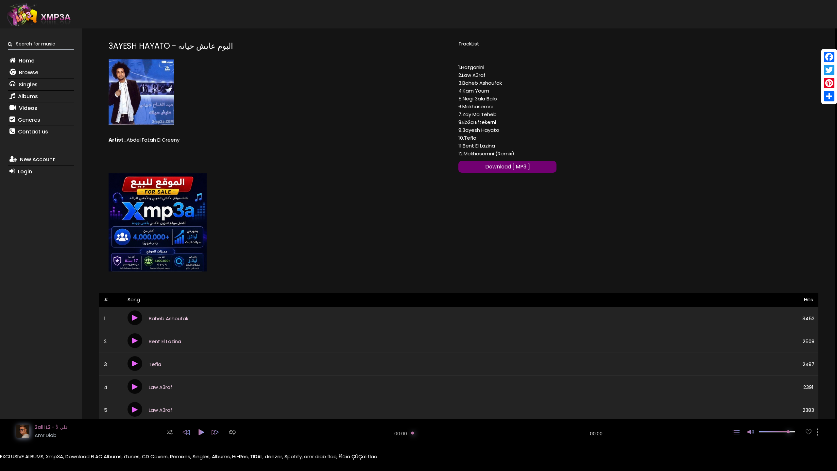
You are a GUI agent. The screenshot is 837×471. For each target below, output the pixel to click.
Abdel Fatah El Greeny (153, 139)
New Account (37, 159)
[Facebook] (829, 56)
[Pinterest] (829, 83)
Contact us (32, 131)
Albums (27, 96)
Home (25, 60)
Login (24, 171)
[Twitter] (829, 70)
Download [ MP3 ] (507, 166)
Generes (28, 120)
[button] (169, 432)
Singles (27, 84)
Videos (27, 108)
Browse (28, 72)
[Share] (829, 96)
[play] (808, 431)
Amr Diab (46, 435)
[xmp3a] (38, 14)
